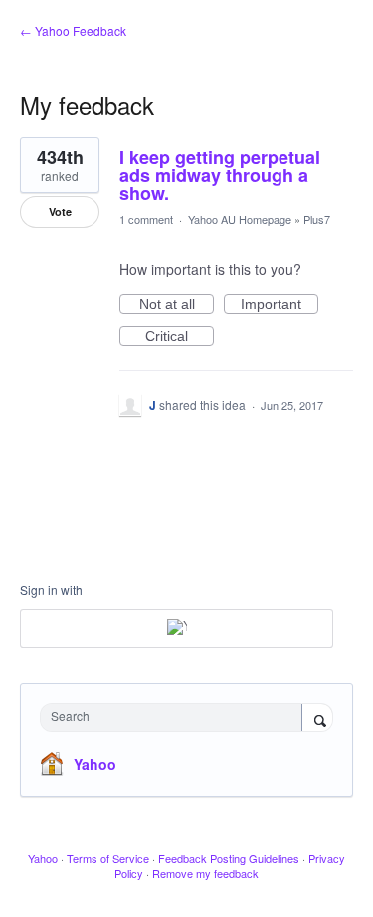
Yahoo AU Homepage (239, 219)
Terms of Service (108, 858)
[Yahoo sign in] (176, 628)
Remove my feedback (205, 873)
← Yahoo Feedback (73, 30)
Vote (60, 211)
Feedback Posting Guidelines (228, 858)
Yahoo (95, 764)
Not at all (176, 305)
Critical (179, 337)
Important (279, 305)
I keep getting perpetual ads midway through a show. (219, 175)
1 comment (146, 219)
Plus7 (316, 219)
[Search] (317, 719)
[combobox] (175, 717)
